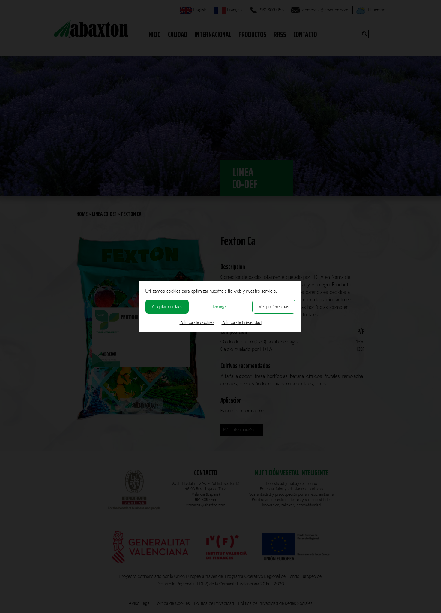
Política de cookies (197, 322)
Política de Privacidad (242, 322)
